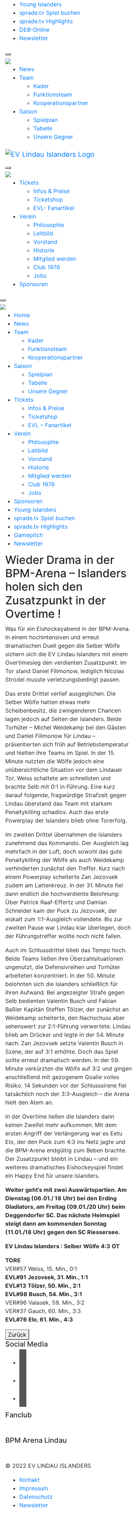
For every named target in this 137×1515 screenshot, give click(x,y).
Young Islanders (40, 4)
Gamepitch (28, 534)
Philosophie (48, 224)
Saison (28, 111)
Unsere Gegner (53, 136)
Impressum (33, 1488)
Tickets (29, 182)
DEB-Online (34, 29)
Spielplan (45, 119)
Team (26, 77)
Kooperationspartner (60, 102)
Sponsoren (33, 284)
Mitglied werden (54, 258)
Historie (43, 250)
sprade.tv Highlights (46, 21)
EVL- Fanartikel (53, 207)
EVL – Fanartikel (49, 425)
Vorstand (45, 241)
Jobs (39, 275)
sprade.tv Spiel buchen (49, 12)
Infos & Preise (51, 191)
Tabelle (42, 128)
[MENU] (8, 54)
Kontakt (29, 1479)
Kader (41, 86)
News (26, 69)
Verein (27, 216)
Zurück (17, 1334)
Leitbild (43, 233)
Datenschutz (36, 1496)
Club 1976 (46, 267)
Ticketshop (48, 199)
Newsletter (33, 38)
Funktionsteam (52, 94)
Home (22, 315)
